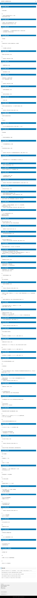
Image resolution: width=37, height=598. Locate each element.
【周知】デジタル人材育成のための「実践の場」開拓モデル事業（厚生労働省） (11, 577)
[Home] (1, 3)
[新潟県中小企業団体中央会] (6, 1)
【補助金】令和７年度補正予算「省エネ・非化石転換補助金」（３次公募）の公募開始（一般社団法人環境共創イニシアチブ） (16, 570)
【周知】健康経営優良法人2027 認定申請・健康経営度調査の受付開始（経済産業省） (11, 572)
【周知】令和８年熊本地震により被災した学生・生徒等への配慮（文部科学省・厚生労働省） (12, 574)
